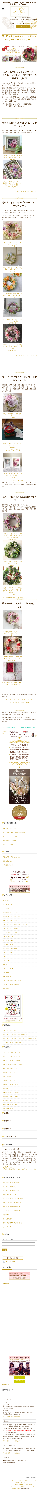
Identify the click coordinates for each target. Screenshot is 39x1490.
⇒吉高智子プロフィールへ (10, 1167)
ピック (5, 964)
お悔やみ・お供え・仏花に (11, 1096)
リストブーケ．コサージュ (11, 932)
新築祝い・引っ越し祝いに (11, 1084)
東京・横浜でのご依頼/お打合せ (12, 1223)
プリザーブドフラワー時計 (11, 928)
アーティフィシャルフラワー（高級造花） (15, 1034)
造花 (19, 1378)
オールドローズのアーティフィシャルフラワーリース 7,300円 (12, 563)
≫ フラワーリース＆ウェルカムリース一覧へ (19, 699)
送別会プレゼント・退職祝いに (12, 1092)
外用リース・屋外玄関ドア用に (12, 1052)
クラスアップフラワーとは (11, 1182)
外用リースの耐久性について (11, 1207)
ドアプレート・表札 (9, 940)
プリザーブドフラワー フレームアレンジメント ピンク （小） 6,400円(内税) (12, 157)
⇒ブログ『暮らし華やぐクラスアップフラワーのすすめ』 (19, 1169)
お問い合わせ (23, 26)
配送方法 (27, 1480)
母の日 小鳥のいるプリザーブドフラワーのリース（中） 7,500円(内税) (12, 321)
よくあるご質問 (7, 1219)
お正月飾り (6, 972)
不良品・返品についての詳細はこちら (13, 1453)
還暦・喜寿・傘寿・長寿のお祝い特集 (14, 832)
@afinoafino (5, 1283)
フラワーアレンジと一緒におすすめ (13, 1042)
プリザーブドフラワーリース (11, 1056)
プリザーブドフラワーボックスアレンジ (15, 924)
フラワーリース (7, 904)
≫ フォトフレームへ (16, 480)
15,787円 (12, 297)
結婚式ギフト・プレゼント (11, 828)
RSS (3, 1384)
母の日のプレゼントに (9, 1100)
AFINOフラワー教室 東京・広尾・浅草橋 (23, 1484)
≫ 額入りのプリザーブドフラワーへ (26, 191)
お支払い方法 (21, 1480)
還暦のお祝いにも (7, 682)
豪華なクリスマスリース (10, 1068)
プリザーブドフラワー (9, 1030)
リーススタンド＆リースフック (12, 980)
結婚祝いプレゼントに (9, 1080)
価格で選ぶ (8, 1121)
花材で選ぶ (8, 1129)
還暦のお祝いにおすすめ (10, 1104)
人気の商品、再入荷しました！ (12, 857)
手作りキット (7, 988)
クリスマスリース (8, 952)
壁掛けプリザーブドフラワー (11, 916)
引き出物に (6, 1088)
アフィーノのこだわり (9, 1186)
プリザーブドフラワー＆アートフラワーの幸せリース (12, 658)
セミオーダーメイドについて (11, 1211)
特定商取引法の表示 (18, 1482)
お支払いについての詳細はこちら (11, 1416)
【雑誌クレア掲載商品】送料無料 (11, 657)
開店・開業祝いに (8, 1076)
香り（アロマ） (7, 976)
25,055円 (12, 271)
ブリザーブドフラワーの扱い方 (12, 1203)
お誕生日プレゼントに (9, 1072)
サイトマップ (7, 1227)
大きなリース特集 (8, 844)
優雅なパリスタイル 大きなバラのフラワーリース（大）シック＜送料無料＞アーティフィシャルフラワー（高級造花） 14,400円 (12, 590)
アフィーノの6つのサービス (11, 1190)
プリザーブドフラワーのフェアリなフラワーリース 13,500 (12, 244)
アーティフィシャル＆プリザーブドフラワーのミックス (19, 1038)
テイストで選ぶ (10, 1136)
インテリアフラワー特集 (10, 836)
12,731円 (12, 477)
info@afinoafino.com (30, 23)
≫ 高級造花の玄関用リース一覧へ (13, 597)
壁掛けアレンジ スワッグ (11, 912)
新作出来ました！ (8, 861)
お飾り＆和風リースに (9, 1108)
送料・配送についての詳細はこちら (12, 1441)
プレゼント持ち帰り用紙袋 (11, 984)
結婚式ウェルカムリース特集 (11, 1060)
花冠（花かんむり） (9, 936)
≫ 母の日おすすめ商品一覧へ (19, 702)
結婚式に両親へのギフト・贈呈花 (13, 1064)
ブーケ (5, 956)
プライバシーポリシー (28, 1482)
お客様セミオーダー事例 (10, 948)
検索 (4, 1250)
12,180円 (12, 417)
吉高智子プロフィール (9, 1194)
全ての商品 (6, 900)
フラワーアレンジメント (10, 944)
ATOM (7, 1384)
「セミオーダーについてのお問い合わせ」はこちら (20, 727)
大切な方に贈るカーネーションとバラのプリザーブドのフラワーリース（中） (12, 633)
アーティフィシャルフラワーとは (13, 1199)
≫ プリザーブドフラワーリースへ (26, 355)
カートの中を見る (10, 1261)
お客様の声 (6, 1215)
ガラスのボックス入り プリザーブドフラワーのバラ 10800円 (12, 445)
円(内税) (14, 539)
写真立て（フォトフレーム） (11, 920)
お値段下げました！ (9, 865)
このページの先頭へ (30, 1477)
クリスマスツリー (8, 968)
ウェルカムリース (8, 908)
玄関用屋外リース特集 (9, 840)
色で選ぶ (8, 1113)
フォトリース (7, 960)
